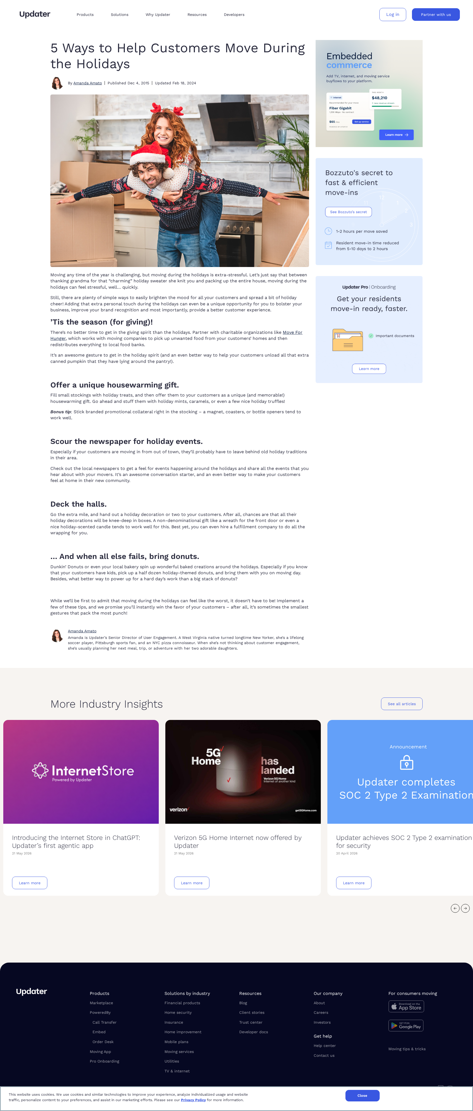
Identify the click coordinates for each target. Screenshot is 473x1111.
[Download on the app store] (422, 1008)
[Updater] (35, 14)
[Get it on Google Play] (422, 1026)
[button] (89, 15)
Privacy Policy (193, 1100)
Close (362, 1095)
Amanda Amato (87, 83)
